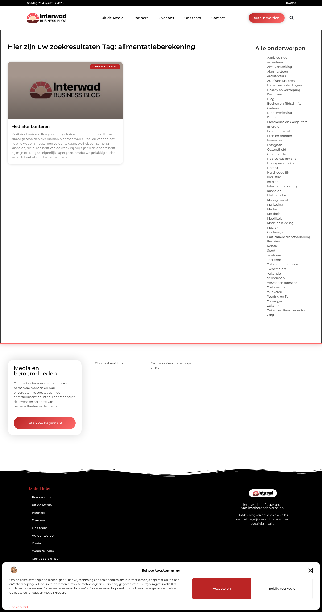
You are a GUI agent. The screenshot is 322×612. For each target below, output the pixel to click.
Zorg (270, 315)
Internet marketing (282, 186)
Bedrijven (274, 94)
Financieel (275, 140)
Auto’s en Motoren (281, 80)
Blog (270, 99)
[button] (310, 570)
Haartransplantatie (281, 158)
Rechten (273, 241)
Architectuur (276, 76)
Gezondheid (276, 149)
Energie (273, 126)
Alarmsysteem (278, 71)
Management (277, 200)
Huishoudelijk (278, 172)
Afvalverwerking (279, 67)
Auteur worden (44, 535)
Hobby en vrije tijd (281, 163)
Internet (273, 182)
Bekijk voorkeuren (283, 588)
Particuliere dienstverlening (288, 237)
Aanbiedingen (278, 57)
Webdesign (276, 287)
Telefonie (274, 255)
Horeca (272, 168)
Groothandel (277, 154)
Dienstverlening (279, 112)
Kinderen (274, 191)
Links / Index (276, 195)
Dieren (272, 117)
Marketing (275, 204)
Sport (271, 250)
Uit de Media (112, 18)
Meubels (273, 214)
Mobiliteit (274, 218)
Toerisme (274, 259)
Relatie (272, 246)
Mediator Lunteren (30, 126)
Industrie (274, 177)
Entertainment (278, 131)
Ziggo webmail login (109, 363)
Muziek (272, 227)
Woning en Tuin (279, 296)
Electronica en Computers (287, 122)
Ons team (192, 18)
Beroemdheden (44, 497)
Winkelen (274, 292)
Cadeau (273, 108)
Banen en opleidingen (284, 85)
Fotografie (275, 145)
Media (272, 209)
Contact (218, 18)
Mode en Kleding (280, 223)
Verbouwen (276, 278)
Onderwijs (275, 232)
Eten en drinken (279, 136)
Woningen (275, 301)
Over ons (166, 18)
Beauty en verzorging (283, 90)
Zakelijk (273, 305)
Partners (141, 18)
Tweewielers (276, 269)
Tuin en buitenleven (282, 264)
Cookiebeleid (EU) (46, 558)
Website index (43, 551)
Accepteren (222, 588)
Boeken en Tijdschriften (285, 103)
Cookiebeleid (18, 607)
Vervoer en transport (282, 283)
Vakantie (274, 273)
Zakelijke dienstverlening (286, 310)
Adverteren (275, 62)
